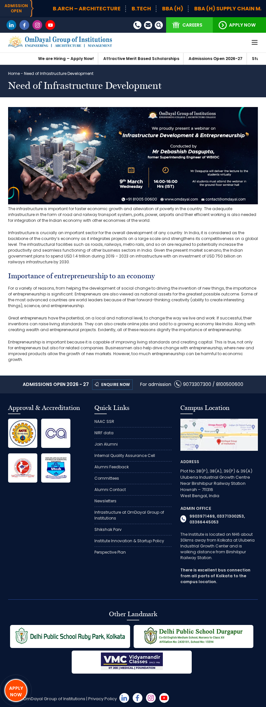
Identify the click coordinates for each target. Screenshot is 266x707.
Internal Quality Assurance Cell (124, 455)
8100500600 (229, 384)
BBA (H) (153, 9)
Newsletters (105, 501)
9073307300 (197, 384)
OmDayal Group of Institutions (54, 699)
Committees (106, 478)
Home (14, 73)
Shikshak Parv (108, 529)
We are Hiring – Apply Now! (47, 58)
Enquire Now (115, 384)
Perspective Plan (110, 552)
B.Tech (122, 9)
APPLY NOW (16, 691)
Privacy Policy (102, 699)
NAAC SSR (104, 421)
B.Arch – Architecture (68, 9)
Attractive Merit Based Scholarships (122, 58)
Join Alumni (106, 444)
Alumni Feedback (111, 467)
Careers (192, 25)
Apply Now (242, 25)
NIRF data (104, 433)
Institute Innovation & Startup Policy (129, 541)
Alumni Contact (110, 489)
